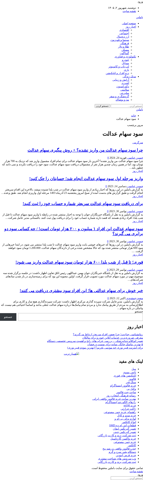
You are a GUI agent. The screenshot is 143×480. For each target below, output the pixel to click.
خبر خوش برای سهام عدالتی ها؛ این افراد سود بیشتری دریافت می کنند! (81, 290)
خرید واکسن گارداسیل (123, 438)
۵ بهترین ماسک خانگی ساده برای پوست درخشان (115, 344)
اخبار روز (131, 26)
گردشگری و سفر (119, 96)
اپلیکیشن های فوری (125, 375)
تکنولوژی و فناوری (125, 56)
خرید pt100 (130, 405)
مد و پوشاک (122, 99)
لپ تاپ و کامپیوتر (118, 66)
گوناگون (124, 53)
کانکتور (132, 445)
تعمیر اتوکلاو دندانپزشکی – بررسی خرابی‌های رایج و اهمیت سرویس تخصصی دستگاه (95, 341)
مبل (133, 368)
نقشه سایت (129, 11)
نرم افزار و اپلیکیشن (117, 73)
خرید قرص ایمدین (126, 455)
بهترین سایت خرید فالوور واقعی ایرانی (114, 398)
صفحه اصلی (129, 23)
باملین (139, 17)
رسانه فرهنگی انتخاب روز (121, 395)
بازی (126, 69)
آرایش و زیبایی (120, 79)
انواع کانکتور (129, 422)
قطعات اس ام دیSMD (122, 425)
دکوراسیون (122, 86)
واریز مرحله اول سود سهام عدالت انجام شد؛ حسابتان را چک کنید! (86, 178)
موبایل (125, 63)
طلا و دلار (123, 46)
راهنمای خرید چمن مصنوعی (120, 412)
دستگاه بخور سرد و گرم (122, 451)
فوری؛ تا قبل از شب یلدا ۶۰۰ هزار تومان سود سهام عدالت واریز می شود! (79, 262)
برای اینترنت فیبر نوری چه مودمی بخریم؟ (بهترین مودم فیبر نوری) (105, 347)
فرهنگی (124, 43)
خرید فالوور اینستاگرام (123, 385)
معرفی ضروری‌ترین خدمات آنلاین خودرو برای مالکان (112, 337)
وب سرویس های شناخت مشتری (117, 458)
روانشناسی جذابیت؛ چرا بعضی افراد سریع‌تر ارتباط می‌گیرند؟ (108, 334)
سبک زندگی (129, 76)
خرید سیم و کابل (126, 415)
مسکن (125, 49)
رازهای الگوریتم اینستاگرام (120, 402)
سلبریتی (124, 93)
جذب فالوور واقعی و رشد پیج (119, 448)
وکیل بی (131, 388)
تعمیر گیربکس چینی (124, 432)
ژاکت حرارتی (128, 408)
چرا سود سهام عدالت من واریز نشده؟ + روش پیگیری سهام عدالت (85, 150)
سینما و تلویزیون (119, 39)
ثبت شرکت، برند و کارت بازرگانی (117, 435)
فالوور (132, 378)
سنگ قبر (131, 382)
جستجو (139, 311)
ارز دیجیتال (122, 36)
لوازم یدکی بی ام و (125, 418)
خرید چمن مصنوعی (125, 442)
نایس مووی (129, 372)
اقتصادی (124, 29)
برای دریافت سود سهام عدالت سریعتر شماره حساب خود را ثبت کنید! (83, 203)
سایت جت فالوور (126, 392)
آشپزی (125, 83)
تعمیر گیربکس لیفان (124, 428)
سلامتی (124, 89)
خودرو (125, 59)
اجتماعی (124, 33)
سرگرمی (137, 142)
